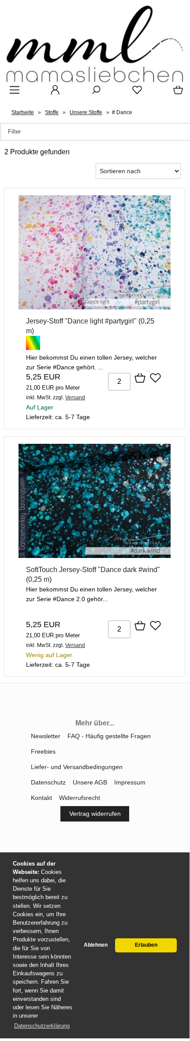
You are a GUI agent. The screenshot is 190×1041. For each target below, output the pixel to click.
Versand (75, 397)
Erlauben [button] (146, 945)
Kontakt (41, 797)
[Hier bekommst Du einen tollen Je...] (95, 307)
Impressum (129, 782)
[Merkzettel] (134, 93)
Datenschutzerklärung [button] (42, 1025)
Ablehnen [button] (96, 945)
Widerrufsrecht (79, 797)
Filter (14, 131)
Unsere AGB (90, 782)
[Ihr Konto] (52, 93)
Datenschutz (48, 782)
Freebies (43, 751)
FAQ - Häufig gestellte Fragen (109, 736)
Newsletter (45, 736)
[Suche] (93, 93)
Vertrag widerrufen (95, 813)
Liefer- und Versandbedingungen (77, 766)
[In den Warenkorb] (140, 378)
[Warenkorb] (176, 93)
